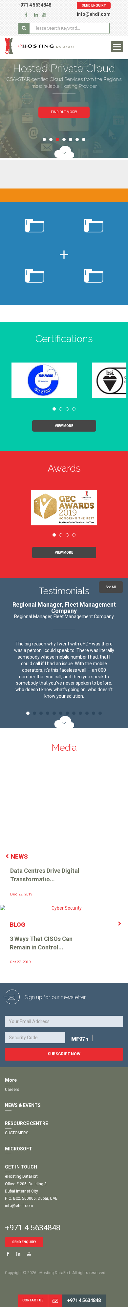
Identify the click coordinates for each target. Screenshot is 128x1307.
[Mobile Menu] (117, 46)
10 (87, 713)
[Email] (55, 1300)
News (19, 856)
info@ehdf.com (94, 14)
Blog (17, 924)
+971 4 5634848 (34, 5)
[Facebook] (26, 14)
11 (93, 713)
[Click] (87, 1038)
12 (100, 713)
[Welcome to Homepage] (42, 46)
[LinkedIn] (36, 14)
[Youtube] (29, 1254)
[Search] (24, 28)
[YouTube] (44, 14)
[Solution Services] (64, 152)
